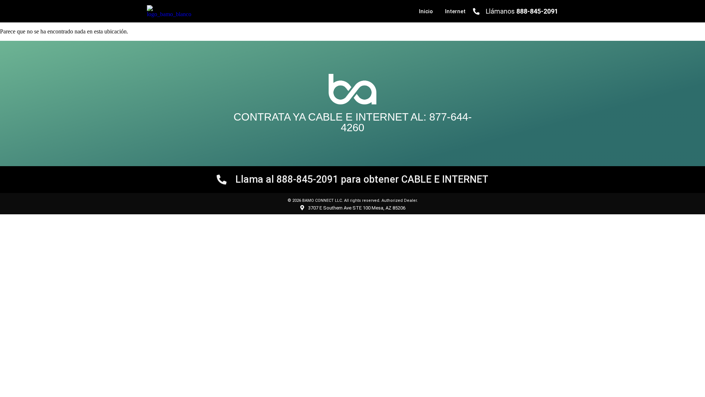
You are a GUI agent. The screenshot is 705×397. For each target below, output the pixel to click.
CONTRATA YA (271, 117)
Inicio (426, 11)
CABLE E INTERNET (358, 117)
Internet (455, 11)
